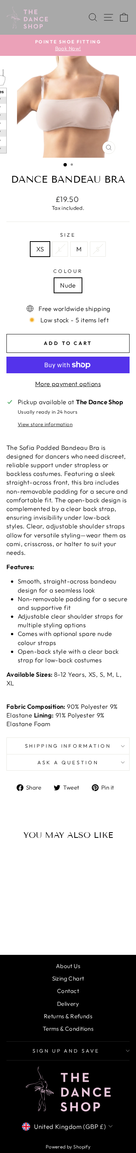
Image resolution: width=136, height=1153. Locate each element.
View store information (45, 424)
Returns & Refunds (68, 1016)
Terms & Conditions (68, 1028)
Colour (68, 271)
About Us (68, 966)
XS (40, 249)
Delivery (68, 1003)
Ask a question (68, 762)
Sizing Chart (68, 978)
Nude (68, 285)
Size (68, 235)
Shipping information (68, 746)
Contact (68, 990)
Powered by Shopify (68, 1147)
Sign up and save (66, 1051)
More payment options (68, 384)
